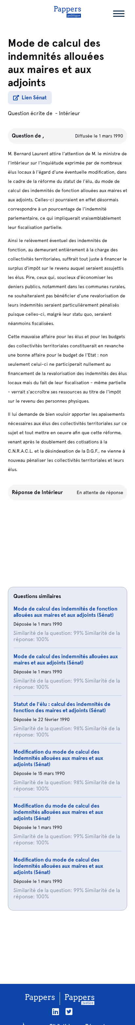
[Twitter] (69, 1012)
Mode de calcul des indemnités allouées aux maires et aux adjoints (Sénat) (65, 659)
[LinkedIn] (55, 1012)
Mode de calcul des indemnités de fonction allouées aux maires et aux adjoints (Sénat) (65, 612)
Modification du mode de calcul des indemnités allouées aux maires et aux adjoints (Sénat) (58, 758)
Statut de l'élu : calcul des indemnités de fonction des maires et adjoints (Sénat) (61, 707)
